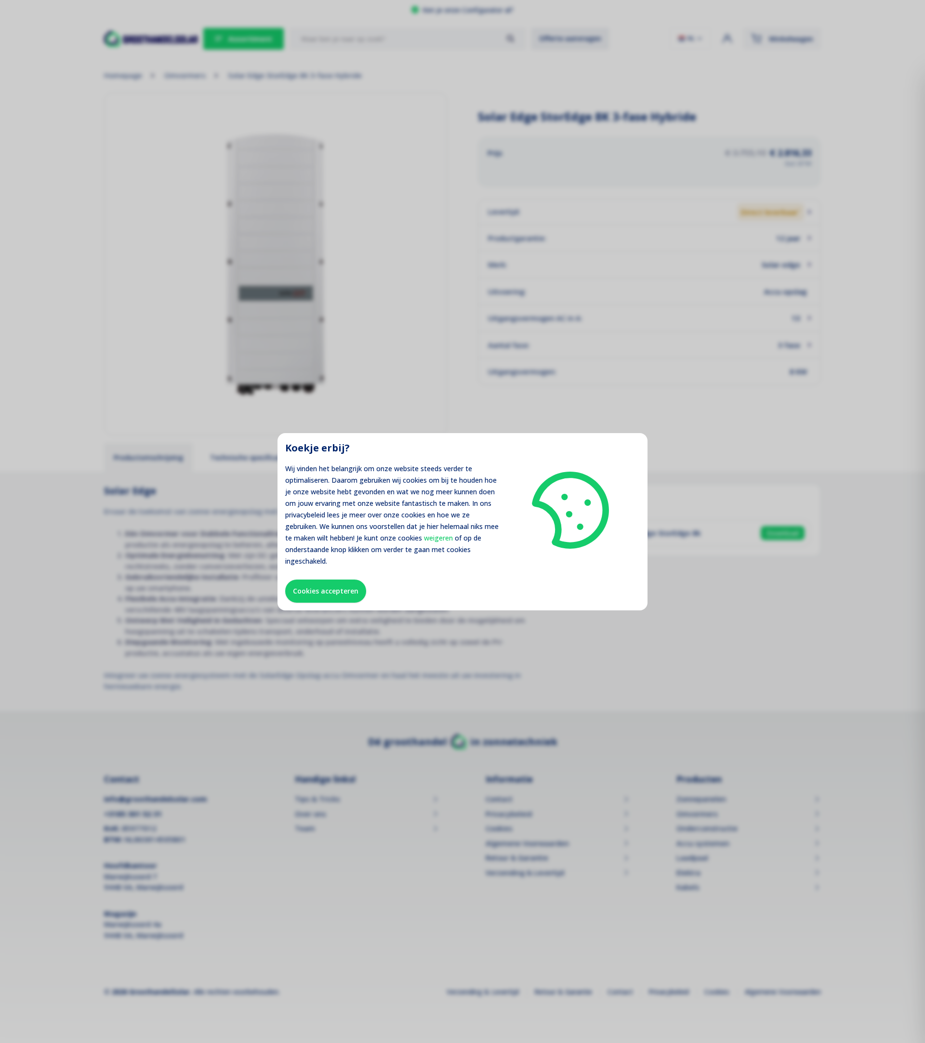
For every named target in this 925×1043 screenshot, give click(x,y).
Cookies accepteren (325, 590)
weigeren (438, 537)
